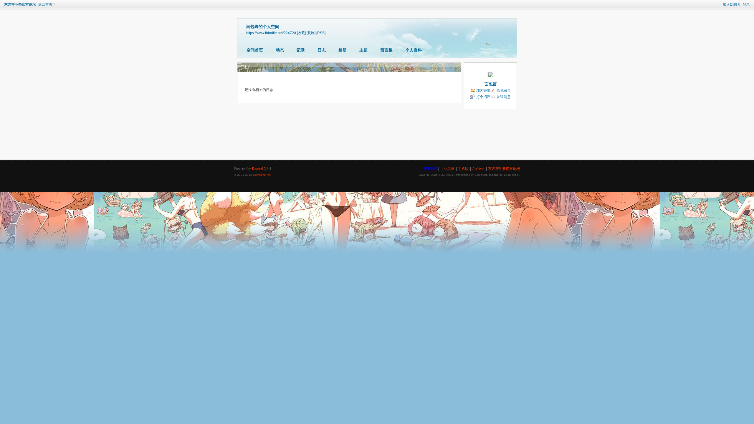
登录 (746, 4)
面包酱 (491, 84)
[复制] (311, 33)
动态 (280, 50)
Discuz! (257, 169)
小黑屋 (449, 169)
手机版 (463, 169)
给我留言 (504, 90)
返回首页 (45, 4)
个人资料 (413, 50)
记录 (301, 50)
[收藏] (301, 33)
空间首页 (255, 50)
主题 (363, 50)
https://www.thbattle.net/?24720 (271, 33)
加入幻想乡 (731, 4)
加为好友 (483, 90)
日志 (322, 50)
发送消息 (504, 97)
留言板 (386, 50)
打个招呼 (483, 97)
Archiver (478, 169)
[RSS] (320, 33)
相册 (342, 50)
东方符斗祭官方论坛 (20, 4)
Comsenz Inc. (262, 174)
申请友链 (430, 169)
